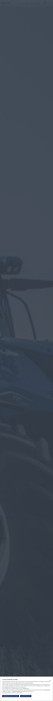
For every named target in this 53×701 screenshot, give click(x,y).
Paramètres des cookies (10, 696)
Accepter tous (25, 696)
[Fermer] (50, 681)
